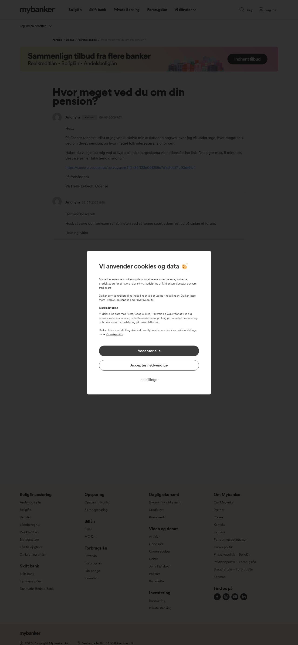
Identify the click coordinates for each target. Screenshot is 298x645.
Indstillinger (149, 379)
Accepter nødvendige (149, 365)
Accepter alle (149, 351)
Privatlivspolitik (144, 300)
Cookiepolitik (122, 300)
